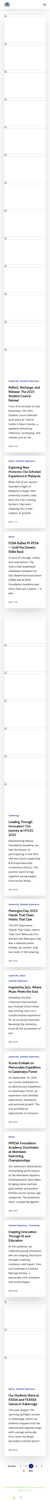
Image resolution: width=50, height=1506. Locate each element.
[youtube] (28, 1497)
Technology (13, 815)
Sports (11, 537)
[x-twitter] (14, 1497)
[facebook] (21, 1497)
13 (23, 1471)
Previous (12, 1466)
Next (31, 1471)
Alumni (11, 461)
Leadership (13, 381)
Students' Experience (29, 381)
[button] (44, 4)
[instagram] (35, 1497)
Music (23, 976)
